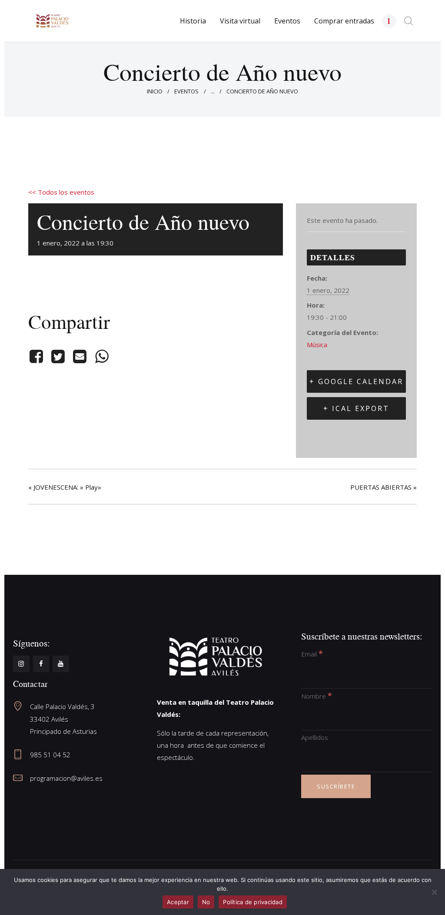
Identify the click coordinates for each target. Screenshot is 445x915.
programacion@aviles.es (66, 778)
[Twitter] (58, 356)
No (206, 901)
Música (317, 344)
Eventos (186, 91)
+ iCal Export (356, 408)
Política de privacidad (252, 901)
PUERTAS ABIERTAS (383, 487)
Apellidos (314, 737)
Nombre (316, 696)
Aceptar (178, 901)
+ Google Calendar (356, 381)
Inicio (155, 91)
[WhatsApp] (102, 356)
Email (312, 654)
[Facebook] (37, 356)
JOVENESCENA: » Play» (64, 487)
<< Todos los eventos (61, 192)
